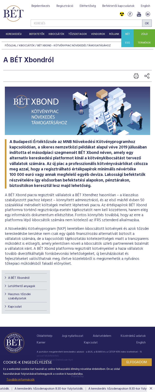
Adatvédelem (102, 336)
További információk (20, 379)
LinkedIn (148, 14)
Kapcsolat (15, 306)
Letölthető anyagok (21, 286)
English (145, 6)
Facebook (130, 14)
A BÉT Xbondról (18, 278)
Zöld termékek (144, 38)
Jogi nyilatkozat (72, 336)
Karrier (41, 342)
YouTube (139, 14)
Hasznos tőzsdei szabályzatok (19, 296)
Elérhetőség (88, 6)
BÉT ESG (127, 38)
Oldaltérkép (44, 336)
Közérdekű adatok (133, 336)
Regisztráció (65, 6)
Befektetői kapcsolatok (118, 6)
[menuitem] (13, 33)
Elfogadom (136, 362)
